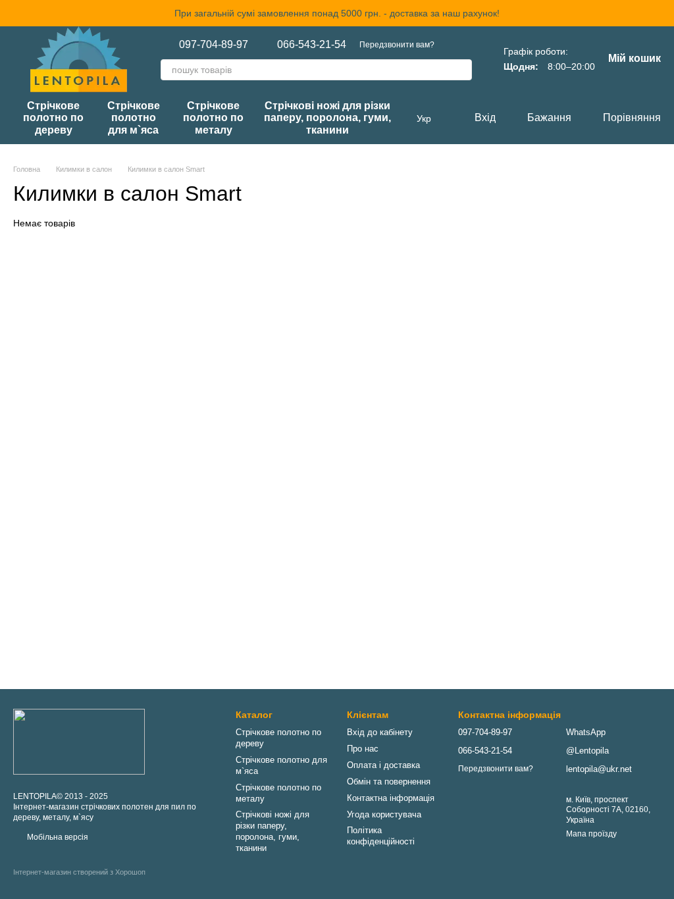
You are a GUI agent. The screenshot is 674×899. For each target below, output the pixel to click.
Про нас (362, 749)
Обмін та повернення (388, 781)
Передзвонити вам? (396, 44)
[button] (663, 13)
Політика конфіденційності (381, 835)
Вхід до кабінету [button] (380, 732)
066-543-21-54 (311, 44)
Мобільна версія (56, 837)
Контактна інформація (390, 798)
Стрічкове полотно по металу (213, 118)
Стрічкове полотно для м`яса (133, 118)
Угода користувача (384, 814)
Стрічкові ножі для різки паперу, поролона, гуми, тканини (327, 118)
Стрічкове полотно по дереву (53, 118)
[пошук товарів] (461, 69)
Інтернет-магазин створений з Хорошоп (79, 872)
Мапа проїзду (591, 833)
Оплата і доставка (383, 765)
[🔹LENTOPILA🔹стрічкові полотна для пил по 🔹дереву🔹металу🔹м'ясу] (79, 741)
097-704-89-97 (213, 44)
